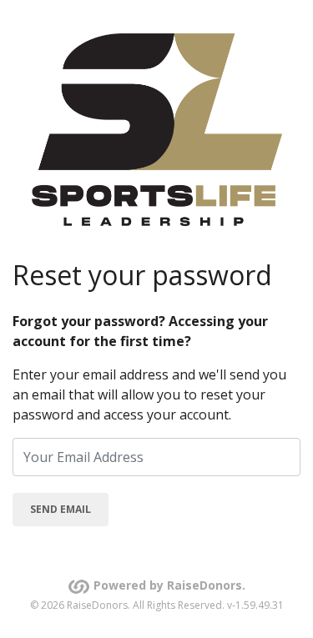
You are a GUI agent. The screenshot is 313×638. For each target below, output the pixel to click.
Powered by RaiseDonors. (169, 585)
